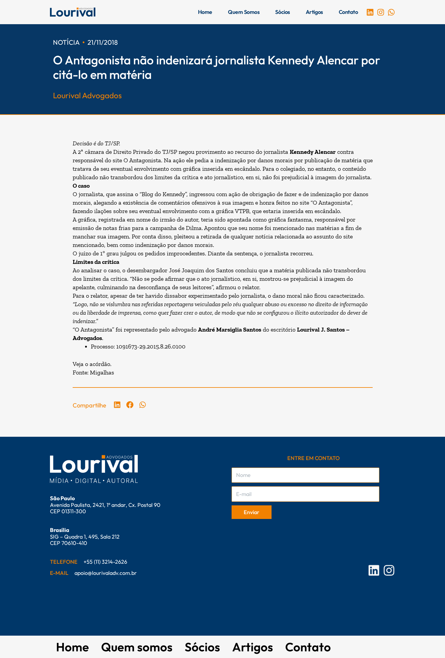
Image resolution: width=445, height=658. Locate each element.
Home (205, 11)
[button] (117, 404)
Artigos (314, 11)
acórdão (100, 364)
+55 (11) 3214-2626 (105, 561)
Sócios (282, 11)
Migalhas (102, 372)
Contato (348, 11)
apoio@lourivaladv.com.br (105, 572)
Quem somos (244, 11)
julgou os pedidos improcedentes (162, 253)
